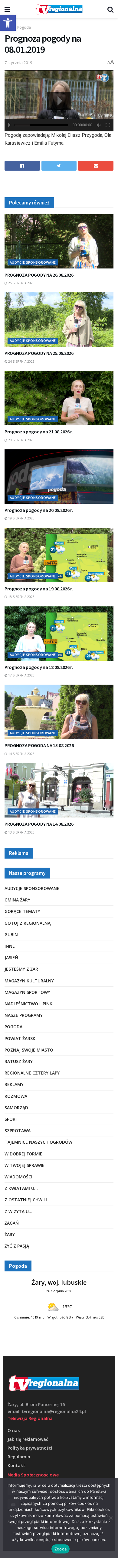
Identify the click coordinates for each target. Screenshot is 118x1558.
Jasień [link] (11, 957)
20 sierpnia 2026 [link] (20, 440)
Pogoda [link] (24, 27)
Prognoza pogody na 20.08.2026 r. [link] (39, 510)
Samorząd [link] (16, 1107)
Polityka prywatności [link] (30, 1448)
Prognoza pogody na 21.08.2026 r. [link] (39, 432)
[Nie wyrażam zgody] (110, 1518)
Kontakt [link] (16, 1465)
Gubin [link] (11, 934)
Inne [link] (10, 946)
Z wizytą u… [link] (18, 1211)
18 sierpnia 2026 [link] (20, 597)
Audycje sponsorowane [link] (33, 262)
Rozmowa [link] (16, 1096)
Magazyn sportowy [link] (27, 992)
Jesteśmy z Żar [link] (21, 969)
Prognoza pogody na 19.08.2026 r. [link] (39, 589)
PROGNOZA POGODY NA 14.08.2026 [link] (39, 824)
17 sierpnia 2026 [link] (20, 675)
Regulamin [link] (19, 1457)
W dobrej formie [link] (23, 1154)
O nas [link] (14, 1430)
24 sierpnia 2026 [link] (20, 361)
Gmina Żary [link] (17, 900)
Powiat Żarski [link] (21, 1038)
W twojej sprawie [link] (24, 1165)
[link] (8, 23)
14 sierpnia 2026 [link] (20, 754)
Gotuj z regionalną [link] (28, 923)
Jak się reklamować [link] (28, 1439)
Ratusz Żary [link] (19, 1061)
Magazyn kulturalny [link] (29, 981)
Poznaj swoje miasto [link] (29, 1050)
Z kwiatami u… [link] (21, 1188)
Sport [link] (11, 1119)
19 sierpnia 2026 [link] (20, 518)
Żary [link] (10, 1234)
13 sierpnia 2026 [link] (20, 832)
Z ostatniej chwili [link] (26, 1200)
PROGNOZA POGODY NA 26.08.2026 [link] (39, 275)
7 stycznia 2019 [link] (18, 62)
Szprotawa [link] (18, 1130)
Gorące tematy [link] (22, 911)
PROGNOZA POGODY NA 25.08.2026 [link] (39, 353)
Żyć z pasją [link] (17, 1246)
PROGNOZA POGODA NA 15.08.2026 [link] (39, 745)
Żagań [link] (12, 1223)
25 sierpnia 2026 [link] (20, 283)
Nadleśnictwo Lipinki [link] (29, 1004)
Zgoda (60, 1549)
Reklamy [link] (14, 1084)
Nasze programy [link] (24, 1015)
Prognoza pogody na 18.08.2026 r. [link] (39, 667)
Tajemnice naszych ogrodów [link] (38, 1142)
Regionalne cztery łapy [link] (32, 1073)
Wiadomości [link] (18, 1177)
